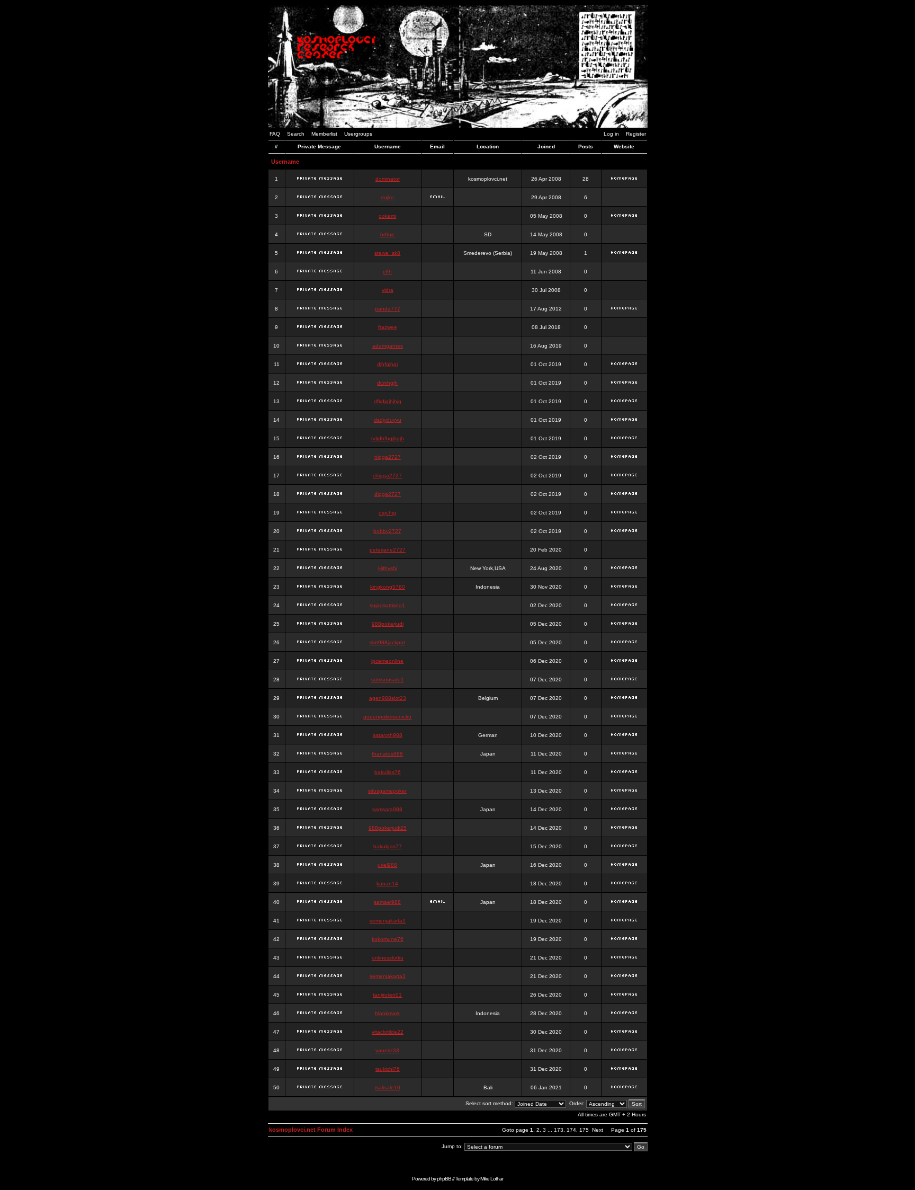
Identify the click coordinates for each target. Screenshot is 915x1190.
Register (636, 134)
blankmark (387, 1013)
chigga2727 (387, 475)
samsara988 (387, 809)
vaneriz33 (387, 1050)
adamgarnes (387, 346)
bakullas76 (387, 772)
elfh (387, 271)
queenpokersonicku (387, 717)
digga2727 (387, 494)
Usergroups (358, 134)
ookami (387, 216)
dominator (387, 179)
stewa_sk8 (387, 253)
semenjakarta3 (388, 976)
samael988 (387, 902)
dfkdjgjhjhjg (387, 401)
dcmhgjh (387, 383)
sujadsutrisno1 (387, 605)
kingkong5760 (387, 587)
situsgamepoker (387, 791)
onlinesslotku (387, 958)
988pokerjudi (387, 624)
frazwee (387, 327)
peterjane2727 (388, 550)
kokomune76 (387, 939)
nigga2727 (387, 457)
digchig (387, 513)
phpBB (444, 1179)
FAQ (275, 134)
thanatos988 (387, 754)
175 (584, 1130)
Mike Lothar (491, 1179)
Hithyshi (387, 568)
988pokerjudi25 (388, 828)
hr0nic (387, 234)
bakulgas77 (387, 846)
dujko (387, 197)
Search (295, 134)
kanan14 (387, 883)
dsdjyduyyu (387, 420)
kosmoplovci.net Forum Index (311, 1129)
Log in (611, 134)
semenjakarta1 (388, 920)
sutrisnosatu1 (387, 679)
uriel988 (387, 865)
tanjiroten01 (387, 995)
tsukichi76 (387, 1069)
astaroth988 (387, 735)
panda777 (387, 309)
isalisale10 (387, 1087)
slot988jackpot (387, 642)
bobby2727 (387, 531)
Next (597, 1130)
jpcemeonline (387, 661)
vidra (387, 290)
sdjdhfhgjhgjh (387, 438)
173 (558, 1130)
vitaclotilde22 (387, 1032)
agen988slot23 (387, 698)
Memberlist (324, 134)
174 (571, 1130)
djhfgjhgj (387, 364)
